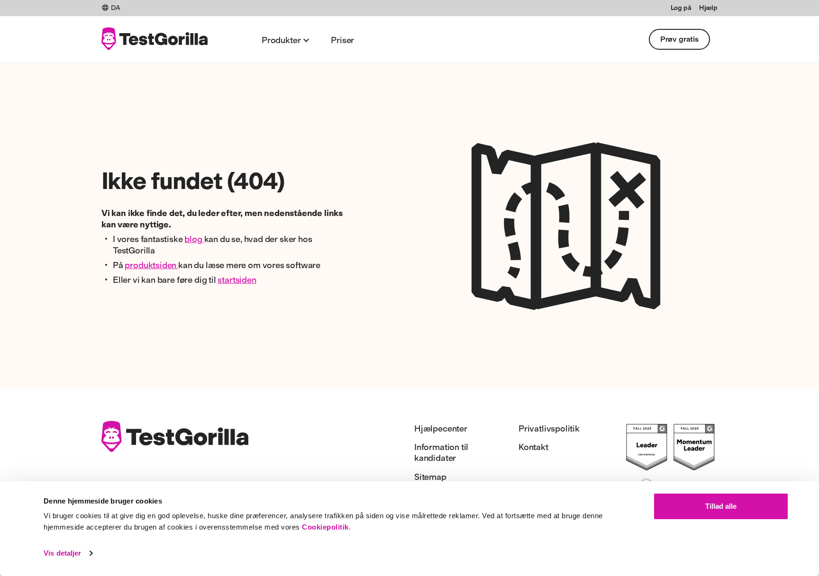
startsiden (237, 280)
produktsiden (151, 265)
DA (115, 8)
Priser (342, 40)
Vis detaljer (62, 553)
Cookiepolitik (325, 527)
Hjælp (708, 8)
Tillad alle (721, 506)
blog (194, 239)
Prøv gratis (679, 39)
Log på (681, 8)
